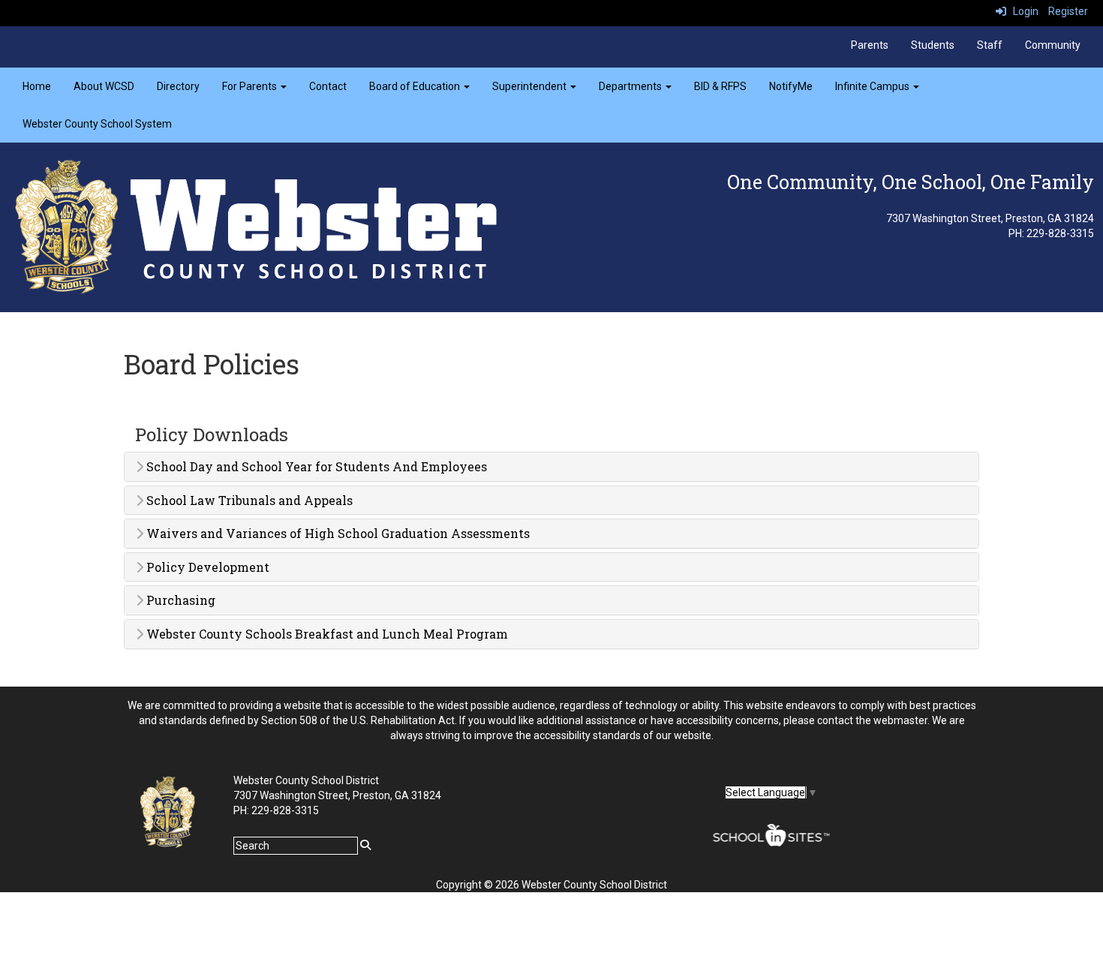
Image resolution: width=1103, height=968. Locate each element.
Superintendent (530, 86)
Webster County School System (97, 124)
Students (932, 45)
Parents (869, 45)
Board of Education (415, 86)
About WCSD (104, 86)
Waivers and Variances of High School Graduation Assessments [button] (336, 533)
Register (1068, 11)
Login (1022, 11)
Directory (178, 86)
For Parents (250, 86)
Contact (328, 86)
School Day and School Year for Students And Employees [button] (315, 466)
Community (1052, 45)
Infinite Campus (873, 86)
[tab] (551, 466)
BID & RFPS (720, 86)
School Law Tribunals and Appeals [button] (248, 500)
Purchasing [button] (179, 600)
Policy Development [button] (206, 567)
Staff (989, 45)
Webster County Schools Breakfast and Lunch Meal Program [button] (325, 634)
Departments (631, 86)
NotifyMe (791, 86)
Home (37, 86)
